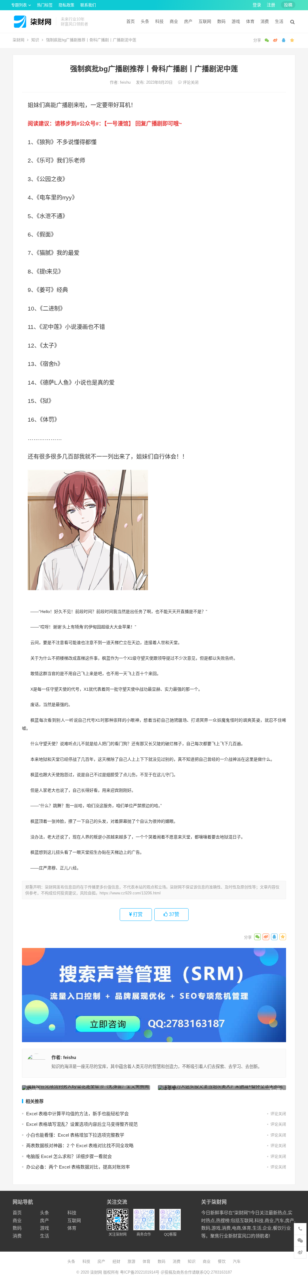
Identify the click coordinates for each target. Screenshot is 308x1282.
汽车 (237, 1261)
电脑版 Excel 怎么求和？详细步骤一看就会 (69, 1156)
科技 (159, 21)
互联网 (205, 21)
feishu (126, 82)
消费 (264, 21)
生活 (279, 21)
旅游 (131, 1261)
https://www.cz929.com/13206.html (130, 893)
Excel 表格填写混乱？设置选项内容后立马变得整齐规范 (82, 1124)
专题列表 (19, 5)
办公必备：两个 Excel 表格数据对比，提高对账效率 (78, 1166)
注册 (271, 4)
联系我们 (88, 5)
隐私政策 (66, 5)
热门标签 (45, 5)
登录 (257, 4)
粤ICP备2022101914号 (139, 1272)
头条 (145, 21)
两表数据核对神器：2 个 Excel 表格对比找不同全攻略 (80, 1145)
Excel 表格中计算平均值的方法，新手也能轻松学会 (77, 1113)
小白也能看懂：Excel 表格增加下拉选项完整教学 (75, 1135)
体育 (250, 21)
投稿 (288, 4)
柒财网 (18, 40)
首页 (130, 21)
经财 (116, 1261)
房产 (188, 21)
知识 (35, 40)
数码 (221, 21)
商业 (174, 21)
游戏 (236, 21)
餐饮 (222, 1261)
